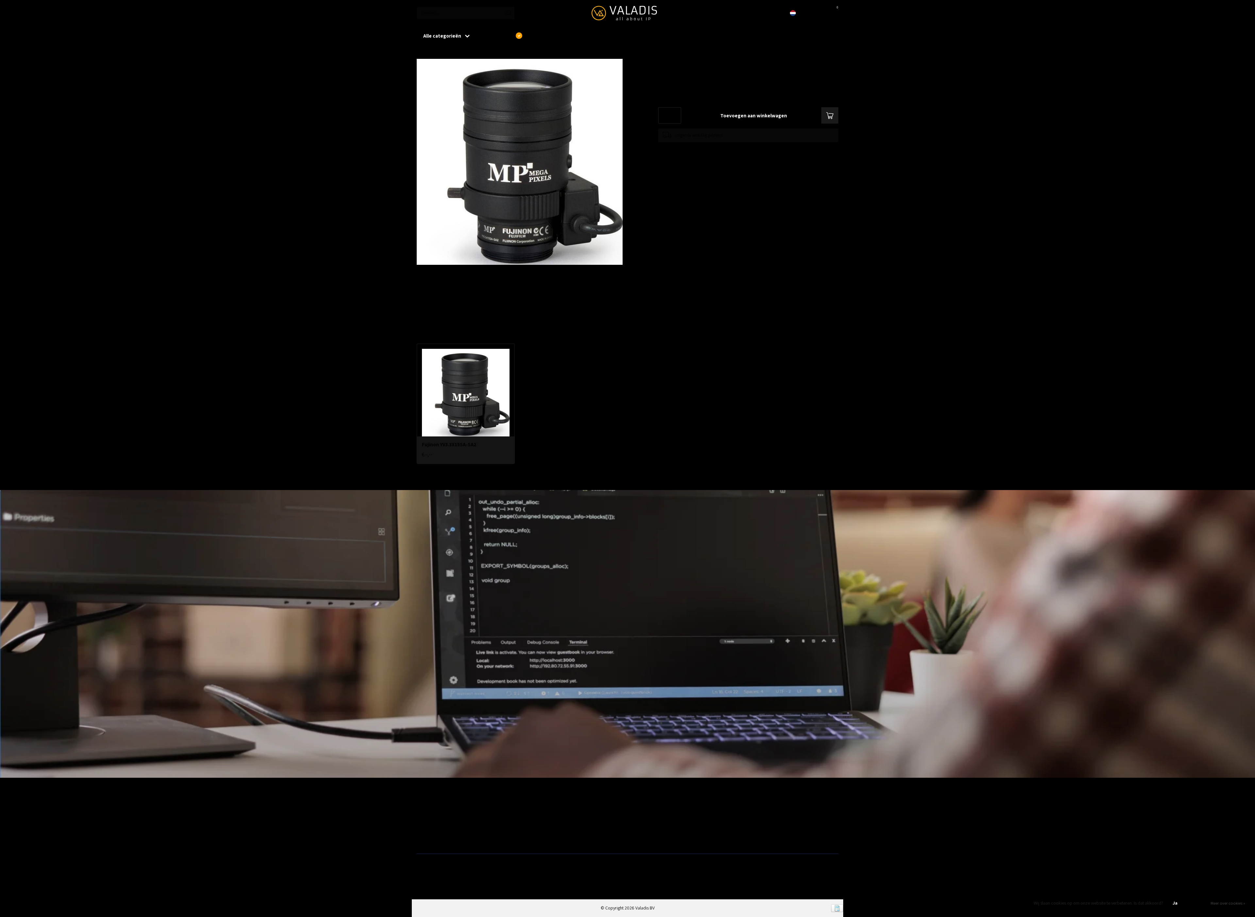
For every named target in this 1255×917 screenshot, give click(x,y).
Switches (425, 838)
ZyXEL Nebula (535, 828)
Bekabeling (427, 817)
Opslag (636, 838)
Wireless (531, 807)
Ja (1175, 903)
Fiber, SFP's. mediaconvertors (551, 838)
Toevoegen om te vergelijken (683, 148)
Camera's (638, 828)
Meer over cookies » (1228, 903)
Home (422, 52)
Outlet (742, 807)
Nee (1197, 903)
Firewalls (425, 828)
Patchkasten (641, 807)
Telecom (531, 817)
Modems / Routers (647, 817)
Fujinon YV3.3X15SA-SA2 (460, 52)
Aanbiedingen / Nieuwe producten (449, 807)
